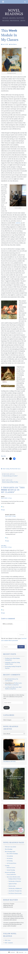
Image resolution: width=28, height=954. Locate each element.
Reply (3, 509)
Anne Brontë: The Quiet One (15, 891)
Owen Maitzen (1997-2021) (9, 761)
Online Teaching (5, 468)
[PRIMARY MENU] (3, 2)
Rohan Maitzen (13, 44)
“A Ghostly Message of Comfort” (10, 475)
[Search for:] (10, 646)
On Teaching (10, 860)
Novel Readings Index (10, 851)
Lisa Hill (7, 687)
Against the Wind (13, 883)
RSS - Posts (7, 940)
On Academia (10, 856)
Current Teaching (11, 870)
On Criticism (10, 858)
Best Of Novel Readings (12, 853)
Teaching (7, 865)
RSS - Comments (9, 942)
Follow (6, 707)
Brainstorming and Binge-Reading (10, 481)
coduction (18, 223)
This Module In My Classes (9, 35)
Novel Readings (14, 12)
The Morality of (15, 881)
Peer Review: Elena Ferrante (15, 893)
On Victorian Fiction (11, 863)
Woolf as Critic (12, 886)
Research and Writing (10, 872)
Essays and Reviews (11, 874)
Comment (21, 634)
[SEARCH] (25, 2)
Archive (13, 877)
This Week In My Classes (15, 468)
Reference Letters (11, 867)
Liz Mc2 (3, 545)
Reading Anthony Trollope (15, 879)
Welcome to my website (10, 846)
